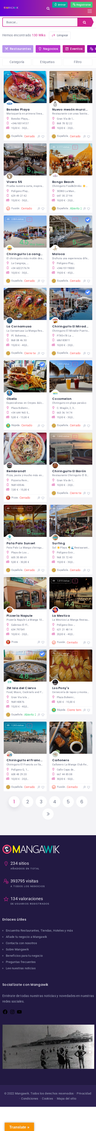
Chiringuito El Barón (69, 471)
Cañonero (60, 760)
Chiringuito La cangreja (27, 254)
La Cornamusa (19, 326)
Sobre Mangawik (17, 949)
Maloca (58, 254)
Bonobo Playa (18, 109)
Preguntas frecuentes (21, 962)
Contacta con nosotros (21, 943)
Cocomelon (62, 399)
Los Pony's (60, 688)
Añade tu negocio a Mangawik (26, 937)
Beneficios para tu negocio (24, 955)
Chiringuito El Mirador (71, 326)
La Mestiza (61, 615)
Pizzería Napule (19, 615)
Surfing (58, 543)
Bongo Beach (63, 182)
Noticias (14, 1039)
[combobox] (40, 22)
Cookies (47, 1098)
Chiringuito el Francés (25, 760)
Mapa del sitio (66, 1098)
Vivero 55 (14, 182)
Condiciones (29, 1098)
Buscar (84, 22)
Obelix (12, 399)
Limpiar (62, 35)
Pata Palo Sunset (21, 543)
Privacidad (84, 1093)
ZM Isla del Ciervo (21, 688)
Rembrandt (16, 471)
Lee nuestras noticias (21, 968)
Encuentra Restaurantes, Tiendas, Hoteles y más (39, 930)
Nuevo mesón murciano (72, 109)
